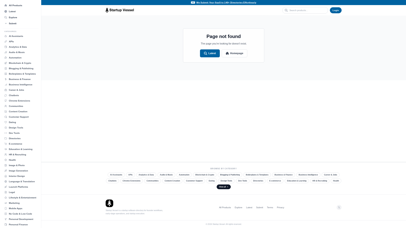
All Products (225, 207)
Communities (153, 181)
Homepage (236, 53)
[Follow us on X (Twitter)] (339, 207)
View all (222, 187)
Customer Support (194, 181)
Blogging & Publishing (230, 175)
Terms (270, 207)
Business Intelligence (308, 175)
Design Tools (226, 181)
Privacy (280, 207)
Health (336, 181)
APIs (130, 175)
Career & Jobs (330, 175)
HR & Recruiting (319, 181)
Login (336, 10)
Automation (184, 175)
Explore (238, 207)
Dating (212, 181)
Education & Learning (296, 181)
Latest (212, 53)
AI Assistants (116, 175)
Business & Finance (284, 175)
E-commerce (275, 181)
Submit (259, 207)
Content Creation (172, 181)
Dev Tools (242, 181)
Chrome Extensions (132, 181)
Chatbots (112, 181)
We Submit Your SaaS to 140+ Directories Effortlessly (226, 2)
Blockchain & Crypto (204, 175)
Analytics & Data (146, 175)
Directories (258, 181)
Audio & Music (166, 175)
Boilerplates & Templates (257, 175)
